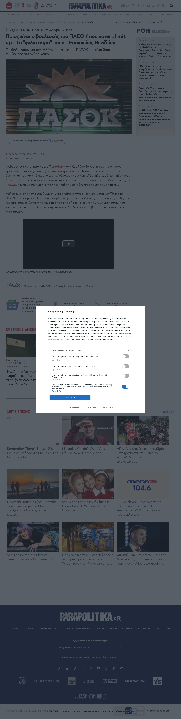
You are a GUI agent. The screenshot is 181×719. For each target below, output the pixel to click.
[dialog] (90, 359)
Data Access (90, 407)
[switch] (125, 356)
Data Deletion (74, 407)
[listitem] (90, 350)
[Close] (139, 312)
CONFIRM (70, 397)
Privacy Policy (106, 407)
